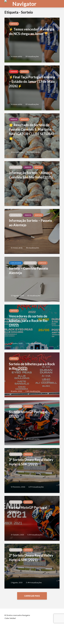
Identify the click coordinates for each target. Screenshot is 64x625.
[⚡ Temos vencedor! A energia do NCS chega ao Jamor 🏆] (32, 39)
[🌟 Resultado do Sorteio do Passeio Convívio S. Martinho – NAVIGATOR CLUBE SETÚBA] (32, 135)
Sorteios (14, 24)
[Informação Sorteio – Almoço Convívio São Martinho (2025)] (32, 183)
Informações (16, 167)
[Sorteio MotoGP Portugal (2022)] (32, 422)
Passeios (14, 119)
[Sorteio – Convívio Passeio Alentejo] (32, 279)
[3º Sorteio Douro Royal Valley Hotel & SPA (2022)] (32, 470)
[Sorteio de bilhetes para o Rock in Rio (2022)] (32, 374)
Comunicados (16, 263)
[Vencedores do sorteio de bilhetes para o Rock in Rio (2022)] (32, 326)
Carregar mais (32, 596)
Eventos (14, 72)
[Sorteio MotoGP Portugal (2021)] (32, 518)
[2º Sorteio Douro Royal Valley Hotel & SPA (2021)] (32, 565)
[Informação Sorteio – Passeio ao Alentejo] (32, 231)
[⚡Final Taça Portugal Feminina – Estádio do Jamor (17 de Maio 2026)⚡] (32, 87)
